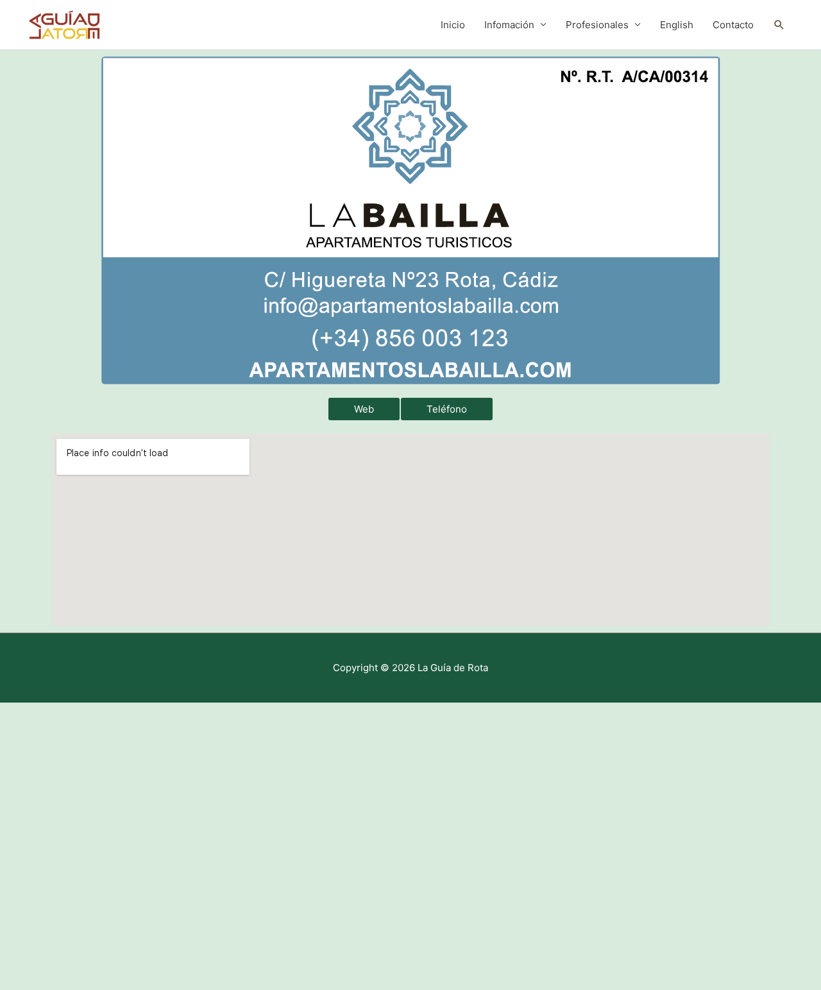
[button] (779, 25)
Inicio (453, 25)
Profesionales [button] (597, 25)
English (676, 25)
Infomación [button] (509, 25)
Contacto (733, 25)
